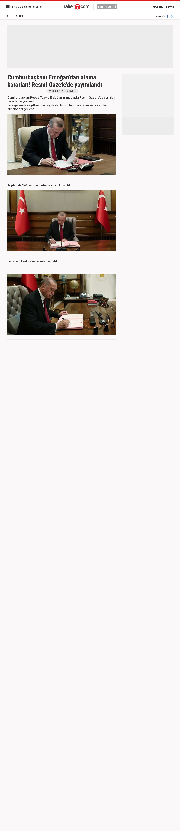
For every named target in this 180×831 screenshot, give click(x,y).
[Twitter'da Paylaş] (172, 16)
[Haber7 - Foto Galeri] (90, 6)
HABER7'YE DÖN (163, 6)
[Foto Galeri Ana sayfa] (7, 16)
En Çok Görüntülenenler (27, 6)
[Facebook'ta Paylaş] (167, 16)
